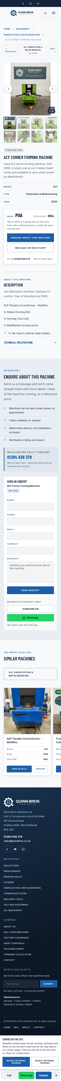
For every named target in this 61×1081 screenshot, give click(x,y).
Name (11, 500)
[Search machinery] (45, 13)
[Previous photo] (8, 89)
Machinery (23, 29)
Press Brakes (12, 871)
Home (7, 29)
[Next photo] (52, 89)
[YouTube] (15, 849)
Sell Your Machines (16, 932)
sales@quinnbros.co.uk (17, 840)
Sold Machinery (14, 949)
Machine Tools (13, 899)
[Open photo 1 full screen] (30, 89)
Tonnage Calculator (17, 954)
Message (13, 559)
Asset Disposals (14, 943)
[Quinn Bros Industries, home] (22, 13)
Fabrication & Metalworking (22, 35)
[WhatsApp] (23, 849)
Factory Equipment (16, 904)
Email (11, 529)
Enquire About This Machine (30, 237)
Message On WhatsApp (30, 248)
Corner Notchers (15, 893)
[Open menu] (53, 13)
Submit (48, 984)
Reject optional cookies (44, 1061)
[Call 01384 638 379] (23, 3)
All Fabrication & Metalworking (21, 674)
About (26, 1027)
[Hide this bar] (56, 1075)
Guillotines (11, 865)
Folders (9, 882)
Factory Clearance (16, 937)
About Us (10, 926)
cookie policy (22, 1053)
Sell (16, 1027)
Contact (9, 960)
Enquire (40, 769)
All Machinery (13, 910)
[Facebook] (7, 849)
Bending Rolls (13, 876)
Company (12, 544)
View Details (19, 769)
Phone (12, 515)
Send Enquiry (30, 590)
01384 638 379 (22, 259)
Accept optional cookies (16, 1061)
